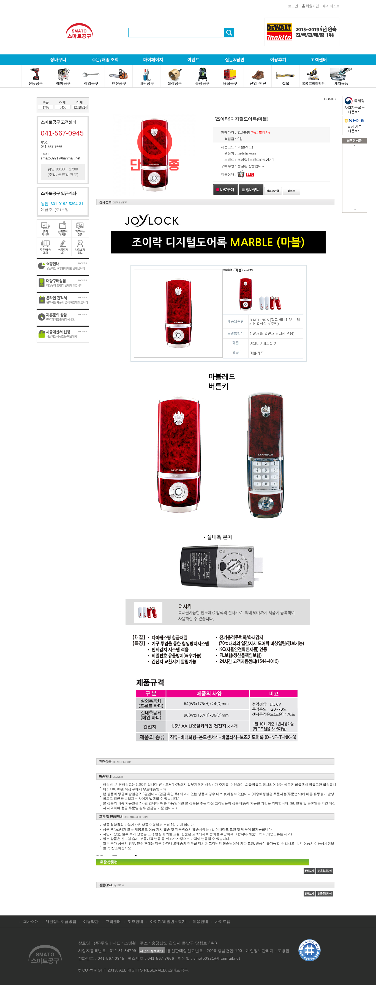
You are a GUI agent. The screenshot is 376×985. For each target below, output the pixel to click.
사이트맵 (222, 921)
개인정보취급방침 (60, 921)
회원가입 (312, 6)
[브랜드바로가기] (261, 160)
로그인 (293, 6)
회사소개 (31, 921)
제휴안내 (135, 921)
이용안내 (200, 921)
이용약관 (91, 921)
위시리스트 (331, 6)
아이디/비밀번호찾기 (168, 921)
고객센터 (113, 921)
